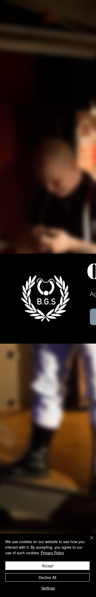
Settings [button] (48, 588)
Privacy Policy (52, 552)
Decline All (47, 577)
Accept (47, 565)
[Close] (88, 541)
